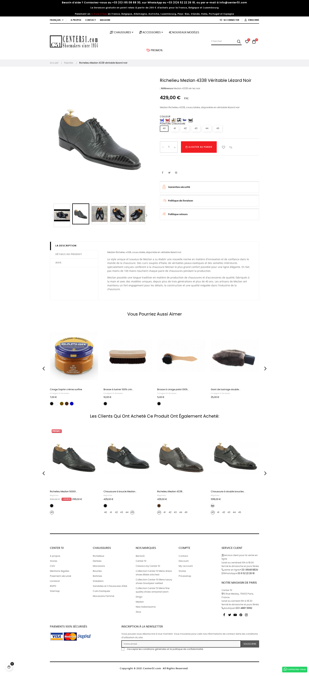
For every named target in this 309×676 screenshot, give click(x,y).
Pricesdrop (185, 576)
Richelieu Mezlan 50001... (63, 491)
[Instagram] (246, 614)
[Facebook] (224, 614)
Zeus (138, 612)
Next (146, 215)
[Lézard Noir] (179, 120)
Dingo (139, 597)
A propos (76, 20)
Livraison (55, 581)
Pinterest (176, 173)
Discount (184, 561)
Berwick (140, 556)
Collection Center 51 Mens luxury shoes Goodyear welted (154, 581)
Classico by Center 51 (148, 566)
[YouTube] (235, 614)
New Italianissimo (146, 607)
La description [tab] (66, 246)
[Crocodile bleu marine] (185, 120)
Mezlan (140, 602)
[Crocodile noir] (190, 120)
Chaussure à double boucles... (228, 491)
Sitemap (55, 591)
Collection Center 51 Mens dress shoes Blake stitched (154, 573)
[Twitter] (229, 614)
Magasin (105, 20)
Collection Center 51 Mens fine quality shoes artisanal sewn (153, 590)
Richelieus (98, 556)
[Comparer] (230, 147)
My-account (186, 566)
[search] (239, 41)
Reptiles (54, 495)
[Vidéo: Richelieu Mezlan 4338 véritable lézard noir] (61, 215)
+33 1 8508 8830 (249, 570)
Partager (162, 173)
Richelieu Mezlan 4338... (170, 491)
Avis (58, 263)
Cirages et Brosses (59, 393)
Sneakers (98, 581)
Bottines (97, 576)
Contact (90, 20)
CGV (52, 566)
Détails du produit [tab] (68, 254)
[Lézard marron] (173, 120)
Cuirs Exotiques (101, 591)
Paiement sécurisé (60, 576)
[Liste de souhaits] (223, 147)
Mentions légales (59, 571)
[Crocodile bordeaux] (168, 120)
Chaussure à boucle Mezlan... (120, 491)
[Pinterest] (241, 614)
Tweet (169, 173)
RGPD (53, 586)
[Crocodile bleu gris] (162, 120)
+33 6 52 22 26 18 (245, 573)
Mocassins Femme (103, 596)
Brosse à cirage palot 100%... (173, 389)
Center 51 (141, 561)
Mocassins (99, 566)
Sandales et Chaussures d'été (110, 586)
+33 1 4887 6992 (243, 608)
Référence (167, 88)
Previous (52, 215)
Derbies (97, 561)
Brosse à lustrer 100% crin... (119, 389)
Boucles (97, 571)
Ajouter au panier (200, 147)
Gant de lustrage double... (226, 389)
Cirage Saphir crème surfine (66, 389)
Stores (53, 561)
